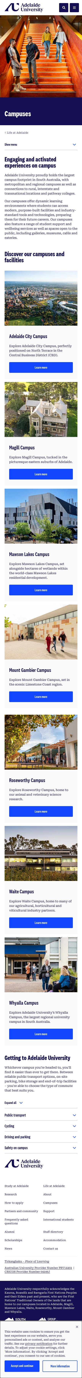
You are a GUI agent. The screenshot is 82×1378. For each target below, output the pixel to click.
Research (11, 1194)
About (47, 1194)
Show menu (11, 144)
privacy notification (38, 1343)
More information (60, 1366)
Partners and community (21, 1211)
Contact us (50, 1248)
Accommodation (54, 1240)
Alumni (9, 1231)
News (8, 1248)
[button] (77, 1327)
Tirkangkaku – (27, 1261)
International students (58, 1219)
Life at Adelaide (54, 1185)
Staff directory (53, 1231)
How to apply (14, 1202)
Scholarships (13, 1240)
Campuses (50, 1202)
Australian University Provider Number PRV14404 (38, 1267)
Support (49, 1211)
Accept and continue (22, 1365)
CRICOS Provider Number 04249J (27, 1271)
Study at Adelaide (17, 1185)
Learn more (41, 367)
